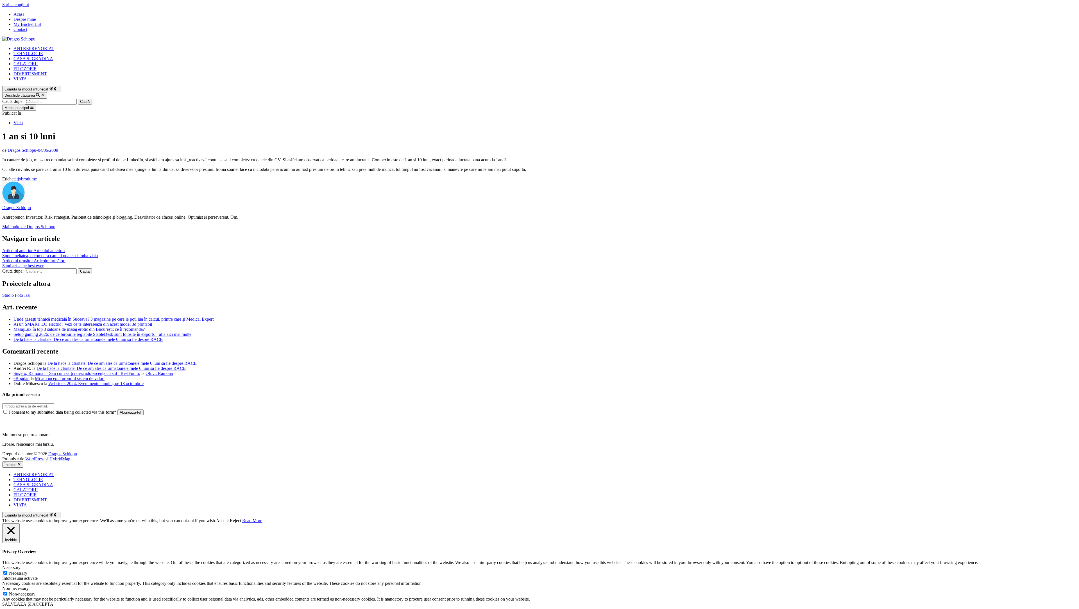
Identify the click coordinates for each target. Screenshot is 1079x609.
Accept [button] (222, 520)
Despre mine (24, 19)
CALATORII (25, 63)
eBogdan (21, 378)
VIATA (20, 78)
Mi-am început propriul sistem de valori (70, 378)
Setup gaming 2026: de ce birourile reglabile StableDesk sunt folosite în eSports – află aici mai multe (102, 334)
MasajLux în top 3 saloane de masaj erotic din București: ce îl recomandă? (79, 329)
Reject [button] (235, 520)
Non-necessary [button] (15, 588)
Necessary (18, 573)
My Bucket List (27, 24)
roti (26, 178)
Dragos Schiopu (22, 150)
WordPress (34, 458)
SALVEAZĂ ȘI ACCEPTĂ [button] (27, 604)
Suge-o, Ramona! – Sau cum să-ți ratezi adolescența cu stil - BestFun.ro (76, 373)
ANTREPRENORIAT (33, 48)
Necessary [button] (11, 567)
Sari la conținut (15, 4)
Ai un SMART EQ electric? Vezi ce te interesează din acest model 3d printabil (82, 324)
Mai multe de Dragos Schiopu (28, 226)
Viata (18, 122)
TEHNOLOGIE (28, 53)
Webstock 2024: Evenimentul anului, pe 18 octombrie (96, 383)
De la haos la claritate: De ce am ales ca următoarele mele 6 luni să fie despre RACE (88, 339)
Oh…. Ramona (159, 373)
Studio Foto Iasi (16, 295)
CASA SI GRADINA (33, 58)
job (20, 178)
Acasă (18, 14)
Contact (20, 29)
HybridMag (59, 458)
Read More (252, 520)
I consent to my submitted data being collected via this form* (62, 412)
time (33, 178)
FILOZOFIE (25, 68)
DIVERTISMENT (30, 73)
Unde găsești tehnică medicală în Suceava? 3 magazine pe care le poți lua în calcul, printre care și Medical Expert (113, 319)
